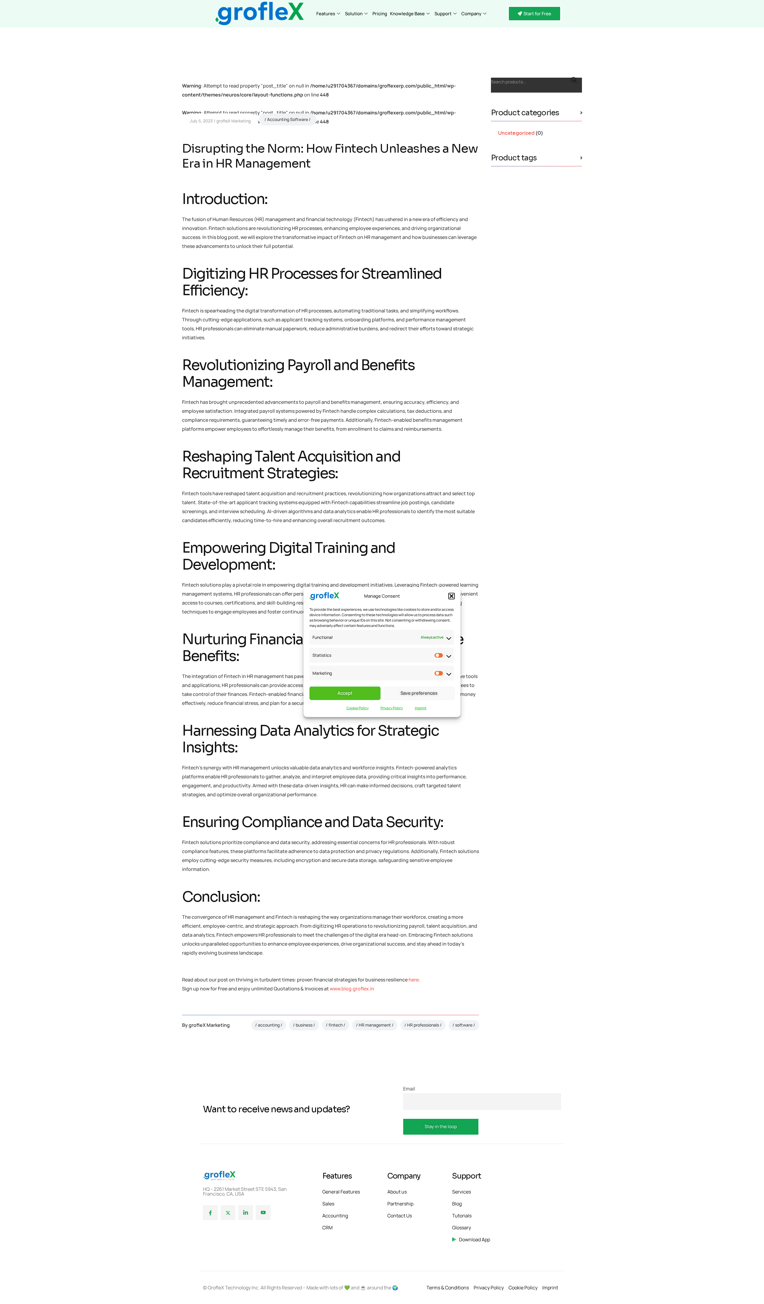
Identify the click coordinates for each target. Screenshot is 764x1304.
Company (471, 13)
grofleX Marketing (233, 121)
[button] (452, 596)
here (414, 979)
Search (574, 80)
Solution (354, 13)
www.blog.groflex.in (352, 988)
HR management (375, 1025)
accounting (269, 1025)
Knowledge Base (407, 13)
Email (409, 1088)
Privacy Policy (392, 707)
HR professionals (423, 1025)
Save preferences (419, 693)
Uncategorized (516, 133)
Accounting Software (287, 119)
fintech (336, 1025)
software (463, 1025)
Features (325, 13)
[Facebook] (210, 1212)
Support (443, 13)
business (304, 1025)
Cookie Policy (357, 707)
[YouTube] (263, 1212)
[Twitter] (228, 1212)
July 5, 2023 (201, 121)
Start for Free (537, 13)
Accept (345, 693)
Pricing (379, 13)
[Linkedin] (245, 1212)
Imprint (420, 707)
